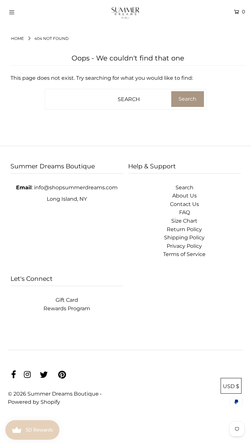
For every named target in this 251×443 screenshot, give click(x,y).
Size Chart (184, 221)
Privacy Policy (184, 246)
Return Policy (184, 229)
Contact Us (184, 204)
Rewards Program (66, 308)
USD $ (231, 386)
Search (184, 187)
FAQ (184, 212)
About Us (184, 196)
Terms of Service (184, 254)
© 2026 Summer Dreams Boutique (54, 394)
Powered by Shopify (34, 402)
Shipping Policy (184, 237)
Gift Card (67, 300)
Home (17, 38)
